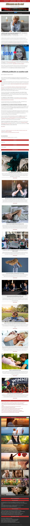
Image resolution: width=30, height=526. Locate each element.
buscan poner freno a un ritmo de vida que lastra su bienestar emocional (13, 43)
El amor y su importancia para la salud (15, 370)
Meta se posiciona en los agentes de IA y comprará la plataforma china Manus (12, 410)
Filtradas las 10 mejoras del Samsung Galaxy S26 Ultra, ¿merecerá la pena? (11, 406)
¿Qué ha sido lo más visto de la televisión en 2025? (15, 393)
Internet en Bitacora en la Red (15, 400)
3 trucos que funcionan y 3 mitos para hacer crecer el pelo (15, 273)
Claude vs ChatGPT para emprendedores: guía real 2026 (8, 521)
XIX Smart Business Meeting (11, 62)
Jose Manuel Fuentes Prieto (8, 35)
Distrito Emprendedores (15, 498)
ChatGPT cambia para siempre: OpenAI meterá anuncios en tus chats (11, 409)
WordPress (21, 524)
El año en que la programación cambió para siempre (8, 407)
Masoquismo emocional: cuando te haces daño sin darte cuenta (15, 198)
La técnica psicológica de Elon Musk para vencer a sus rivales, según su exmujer (11, 514)
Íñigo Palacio (3, 126)
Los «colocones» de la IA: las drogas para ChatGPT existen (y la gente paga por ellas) (13, 411)
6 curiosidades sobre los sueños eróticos (15, 172)
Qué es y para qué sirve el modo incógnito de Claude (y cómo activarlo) (10, 522)
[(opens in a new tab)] (15, 189)
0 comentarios (16, 35)
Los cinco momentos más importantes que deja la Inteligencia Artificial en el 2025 (12, 408)
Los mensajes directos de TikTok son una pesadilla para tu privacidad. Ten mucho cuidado (12, 502)
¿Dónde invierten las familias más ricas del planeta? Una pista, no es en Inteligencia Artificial (13, 511)
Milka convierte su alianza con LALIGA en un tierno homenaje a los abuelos (10, 512)
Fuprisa (2, 35)
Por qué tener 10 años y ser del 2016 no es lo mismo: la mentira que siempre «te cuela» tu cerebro (15, 250)
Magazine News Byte (14, 524)
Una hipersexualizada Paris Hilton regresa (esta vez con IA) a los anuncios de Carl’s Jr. (12, 513)
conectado (8, 137)
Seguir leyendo (15, 203)
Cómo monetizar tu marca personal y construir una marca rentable (9, 519)
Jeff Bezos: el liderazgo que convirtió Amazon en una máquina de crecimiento (11, 510)
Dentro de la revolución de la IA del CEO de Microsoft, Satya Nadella (10, 412)
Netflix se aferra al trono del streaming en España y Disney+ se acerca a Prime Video (13, 403)
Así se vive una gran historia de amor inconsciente (12, 132)
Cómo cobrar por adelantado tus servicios (6, 518)
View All (28, 417)
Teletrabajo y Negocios (15, 516)
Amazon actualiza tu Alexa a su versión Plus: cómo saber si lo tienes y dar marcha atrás (13, 402)
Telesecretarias (15, 500)
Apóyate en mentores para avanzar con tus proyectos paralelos (9, 520)
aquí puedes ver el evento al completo (18, 63)
